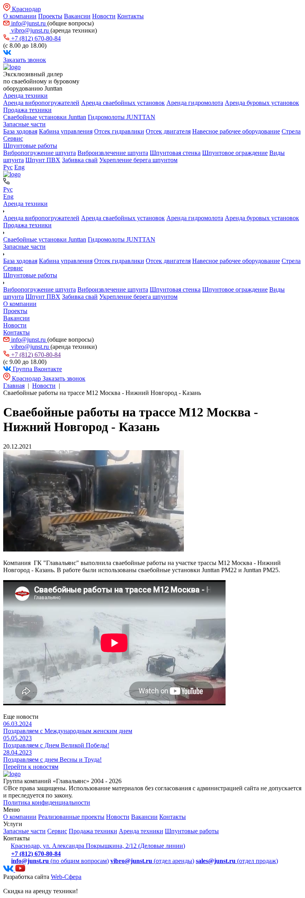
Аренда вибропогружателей (41, 102)
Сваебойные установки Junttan (44, 117)
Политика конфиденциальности (46, 802)
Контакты (130, 16)
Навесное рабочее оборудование (236, 131)
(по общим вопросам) (60, 860)
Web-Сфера (66, 876)
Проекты (50, 16)
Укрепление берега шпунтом (138, 160)
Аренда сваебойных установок (123, 102)
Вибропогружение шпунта (39, 152)
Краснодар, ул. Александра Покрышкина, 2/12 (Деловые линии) (98, 845)
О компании (20, 16)
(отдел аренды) (152, 860)
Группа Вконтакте (36, 369)
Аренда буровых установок (262, 102)
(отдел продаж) (237, 860)
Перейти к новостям (30, 766)
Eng (19, 167)
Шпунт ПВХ (42, 160)
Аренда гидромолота (194, 102)
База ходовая (20, 131)
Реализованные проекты (71, 816)
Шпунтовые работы (30, 145)
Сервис (13, 138)
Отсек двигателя (168, 131)
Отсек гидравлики (119, 131)
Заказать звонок (24, 59)
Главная (14, 385)
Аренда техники (25, 95)
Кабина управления (66, 131)
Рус (8, 167)
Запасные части (24, 124)
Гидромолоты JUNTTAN (121, 117)
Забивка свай (80, 160)
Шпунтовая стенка (175, 152)
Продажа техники (27, 109)
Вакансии (77, 16)
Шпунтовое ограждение (235, 152)
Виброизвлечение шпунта (112, 152)
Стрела (291, 131)
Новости (104, 16)
